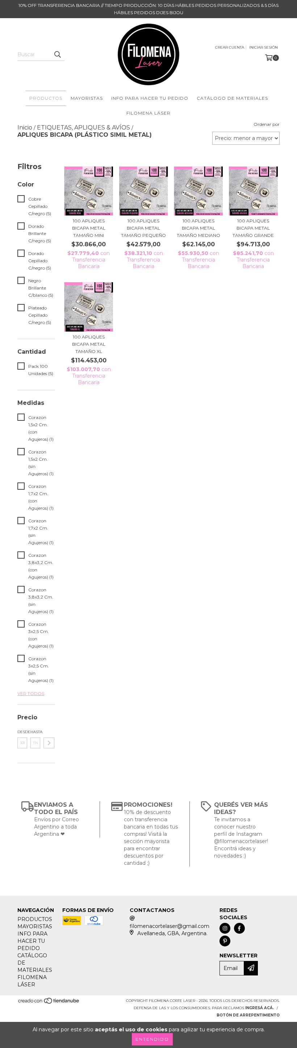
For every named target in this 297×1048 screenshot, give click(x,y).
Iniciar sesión (263, 47)
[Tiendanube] (49, 1002)
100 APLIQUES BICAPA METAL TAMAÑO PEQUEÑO (143, 228)
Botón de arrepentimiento (248, 1015)
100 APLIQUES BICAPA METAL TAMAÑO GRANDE (253, 228)
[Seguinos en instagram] (224, 928)
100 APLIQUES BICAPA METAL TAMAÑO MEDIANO (198, 228)
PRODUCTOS (45, 98)
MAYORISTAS (87, 98)
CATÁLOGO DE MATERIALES (232, 98)
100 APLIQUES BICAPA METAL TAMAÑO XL (88, 344)
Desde (22, 732)
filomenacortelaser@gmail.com (169, 926)
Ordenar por (267, 124)
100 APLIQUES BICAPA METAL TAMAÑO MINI (88, 228)
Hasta (35, 732)
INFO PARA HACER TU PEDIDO (149, 98)
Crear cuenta (229, 47)
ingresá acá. (259, 1008)
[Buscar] (57, 54)
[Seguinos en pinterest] (224, 941)
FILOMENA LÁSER (148, 113)
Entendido (152, 1039)
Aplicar (48, 742)
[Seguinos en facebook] (239, 928)
